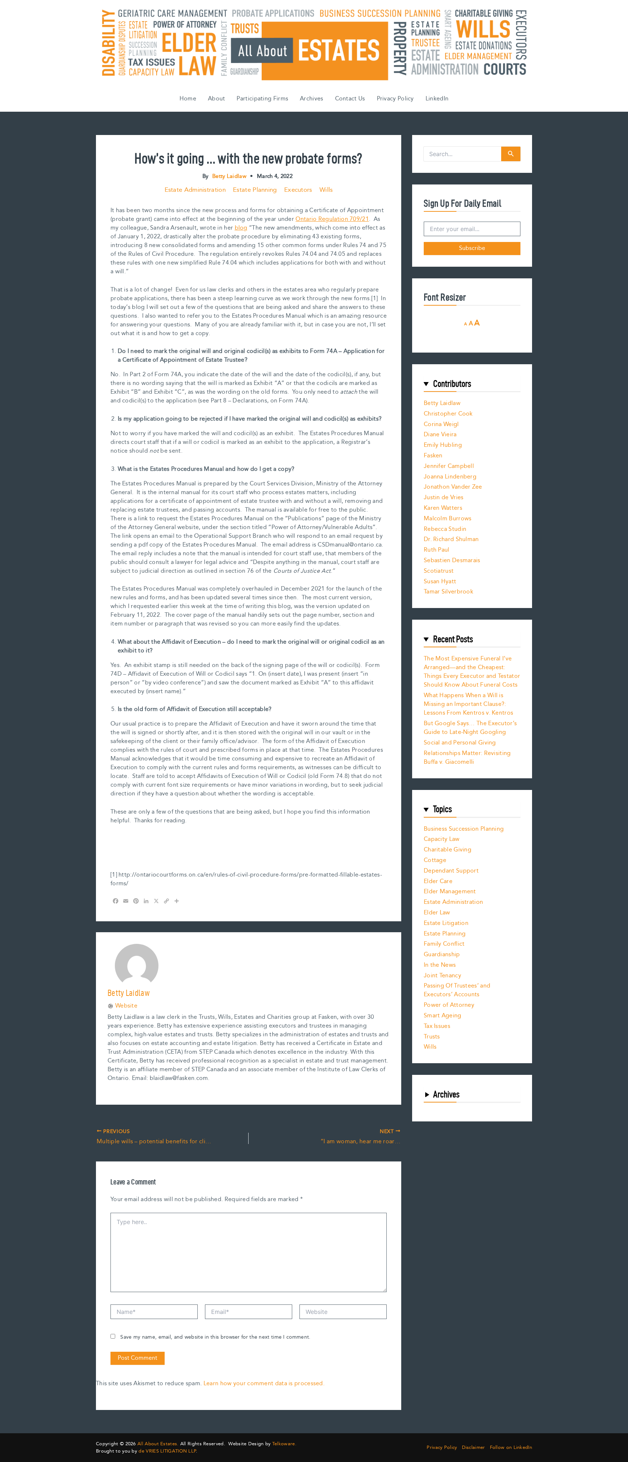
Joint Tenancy (442, 975)
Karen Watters (443, 508)
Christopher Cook (448, 413)
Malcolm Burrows (448, 518)
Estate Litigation (446, 923)
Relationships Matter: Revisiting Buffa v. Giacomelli (467, 758)
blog (241, 228)
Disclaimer (473, 1447)
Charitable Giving (447, 849)
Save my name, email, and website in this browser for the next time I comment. (215, 1337)
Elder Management (450, 891)
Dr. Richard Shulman (451, 539)
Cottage (435, 860)
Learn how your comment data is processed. (264, 1383)
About (216, 98)
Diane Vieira (440, 434)
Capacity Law (442, 839)
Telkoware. (284, 1443)
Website (126, 1006)
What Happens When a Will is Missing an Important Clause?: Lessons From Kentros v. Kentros (468, 704)
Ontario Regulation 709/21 (332, 219)
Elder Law (437, 912)
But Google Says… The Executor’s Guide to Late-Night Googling (470, 728)
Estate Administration (195, 190)
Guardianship (442, 954)
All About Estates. (157, 1443)
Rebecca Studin (445, 529)
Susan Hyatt (440, 581)
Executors (298, 190)
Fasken (433, 455)
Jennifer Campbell (449, 466)
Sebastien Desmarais (452, 560)
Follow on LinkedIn (511, 1447)
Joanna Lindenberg (450, 476)
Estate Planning (255, 190)
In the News (440, 965)
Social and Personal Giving (460, 742)
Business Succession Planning (464, 829)
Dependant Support (451, 870)
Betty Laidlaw (442, 403)
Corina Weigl (441, 424)
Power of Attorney (449, 1005)
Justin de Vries (444, 497)
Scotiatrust (439, 571)
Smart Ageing (443, 1015)
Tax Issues (437, 1026)
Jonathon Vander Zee (453, 487)
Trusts (432, 1036)
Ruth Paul (437, 550)
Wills (326, 190)
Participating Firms (262, 98)
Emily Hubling (443, 445)
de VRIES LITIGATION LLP (167, 1451)
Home (188, 98)
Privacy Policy (395, 98)
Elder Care (438, 881)
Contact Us (350, 98)
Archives (311, 98)
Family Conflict (444, 944)
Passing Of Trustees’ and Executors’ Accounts (457, 990)
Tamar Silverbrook (448, 591)
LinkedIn (437, 98)
